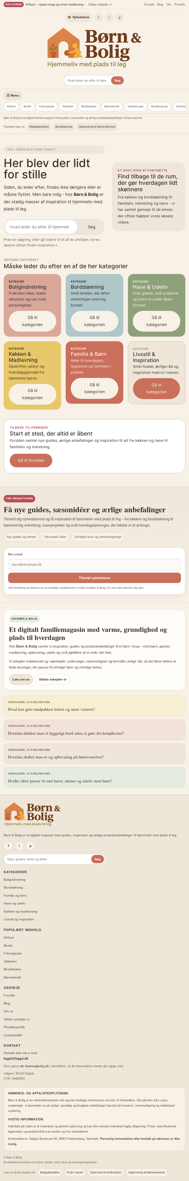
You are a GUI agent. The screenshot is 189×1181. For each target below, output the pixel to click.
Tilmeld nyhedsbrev (94, 578)
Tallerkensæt (135, 106)
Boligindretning (14, 879)
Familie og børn (15, 895)
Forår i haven (75, 1172)
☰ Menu (13, 95)
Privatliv (179, 4)
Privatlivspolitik (14, 1027)
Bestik (27, 106)
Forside (149, 4)
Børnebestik (111, 106)
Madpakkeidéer (39, 126)
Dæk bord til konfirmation (105, 1172)
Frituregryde (46, 106)
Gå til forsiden (31, 460)
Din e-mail (15, 554)
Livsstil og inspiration (19, 919)
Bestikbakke (89, 106)
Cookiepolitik (13, 1035)
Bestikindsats (159, 106)
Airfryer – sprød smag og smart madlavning (54, 4)
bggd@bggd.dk (16, 1058)
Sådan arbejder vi (100, 4)
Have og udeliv (14, 903)
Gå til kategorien (32, 321)
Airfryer (11, 106)
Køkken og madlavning (20, 911)
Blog (160, 4)
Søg (117, 80)
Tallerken (68, 106)
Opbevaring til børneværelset (97, 126)
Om (168, 4)
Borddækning (63, 126)
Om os (8, 1011)
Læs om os (21, 679)
